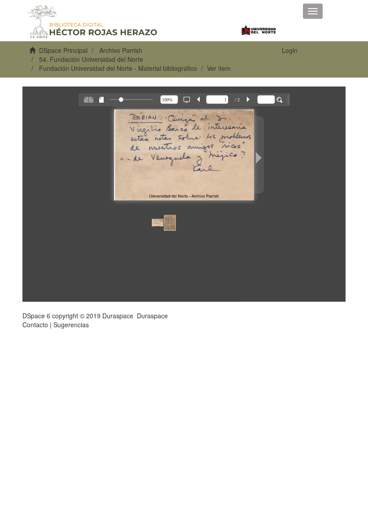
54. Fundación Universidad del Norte (91, 59)
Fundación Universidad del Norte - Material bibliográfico (118, 68)
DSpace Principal (63, 50)
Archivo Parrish (120, 50)
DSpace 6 (36, 315)
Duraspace (152, 315)
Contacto (35, 324)
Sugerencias (71, 324)
